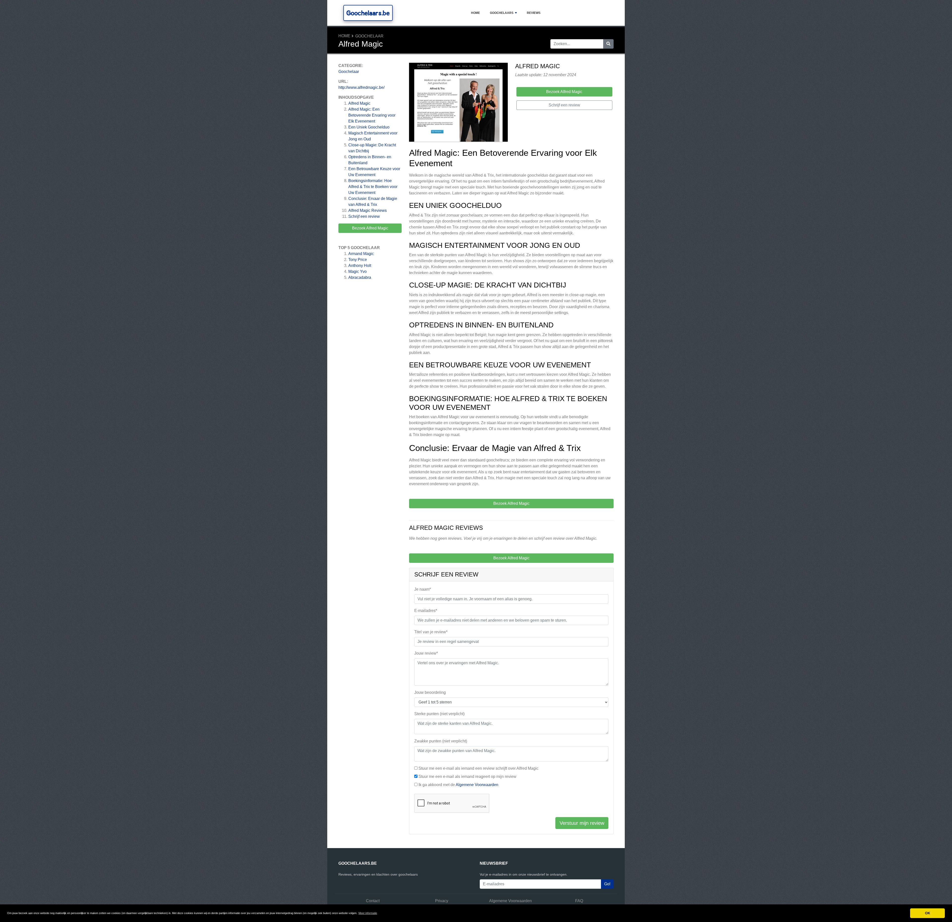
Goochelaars (501, 13)
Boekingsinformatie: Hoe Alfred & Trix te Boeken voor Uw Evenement (372, 187)
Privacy (441, 901)
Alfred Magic (359, 103)
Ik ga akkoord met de (458, 785)
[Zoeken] (608, 44)
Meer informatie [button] (367, 913)
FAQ (579, 901)
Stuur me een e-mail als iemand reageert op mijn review (467, 776)
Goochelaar (369, 36)
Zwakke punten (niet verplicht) (440, 741)
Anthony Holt (359, 265)
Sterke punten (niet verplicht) (439, 714)
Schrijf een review (364, 216)
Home (475, 13)
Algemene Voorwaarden (477, 785)
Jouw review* (426, 653)
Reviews (533, 13)
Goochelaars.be (368, 13)
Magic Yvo (357, 271)
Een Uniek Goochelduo (368, 127)
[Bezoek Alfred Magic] (458, 103)
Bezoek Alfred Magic (370, 228)
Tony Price (357, 259)
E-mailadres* (425, 610)
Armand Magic (361, 254)
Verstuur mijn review (582, 823)
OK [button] (927, 913)
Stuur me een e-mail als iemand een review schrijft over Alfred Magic (478, 768)
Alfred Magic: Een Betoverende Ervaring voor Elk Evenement (371, 115)
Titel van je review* (430, 632)
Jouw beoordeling (430, 692)
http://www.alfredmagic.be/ (361, 87)
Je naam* (422, 589)
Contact (373, 901)
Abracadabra (359, 277)
